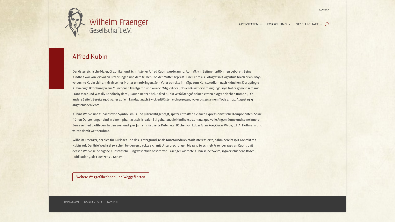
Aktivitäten (249, 24)
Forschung (277, 24)
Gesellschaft (307, 24)
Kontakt (325, 9)
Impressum (71, 202)
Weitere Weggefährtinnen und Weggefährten (110, 176)
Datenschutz (93, 202)
